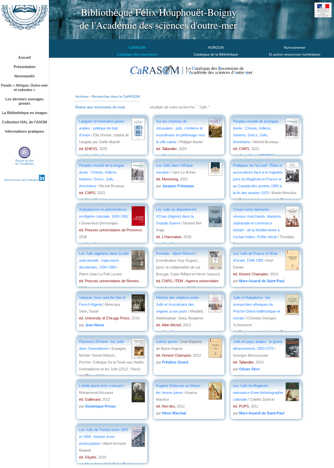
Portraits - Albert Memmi (176, 253)
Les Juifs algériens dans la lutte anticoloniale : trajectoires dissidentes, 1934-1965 (104, 260)
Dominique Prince (100, 406)
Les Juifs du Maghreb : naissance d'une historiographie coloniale (258, 392)
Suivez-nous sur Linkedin (21, 180)
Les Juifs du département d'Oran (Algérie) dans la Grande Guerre (176, 216)
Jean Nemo (94, 325)
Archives (82, 96)
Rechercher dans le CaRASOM (116, 96)
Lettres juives (166, 341)
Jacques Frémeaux (178, 186)
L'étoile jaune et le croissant (101, 386)
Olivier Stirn (249, 369)
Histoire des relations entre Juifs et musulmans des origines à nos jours (177, 304)
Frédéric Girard (175, 362)
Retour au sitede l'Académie (24, 162)
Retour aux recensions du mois (100, 107)
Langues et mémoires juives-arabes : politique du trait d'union (102, 128)
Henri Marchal (174, 413)
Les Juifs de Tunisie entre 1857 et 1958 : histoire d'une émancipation (103, 436)
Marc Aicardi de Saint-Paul (261, 281)
